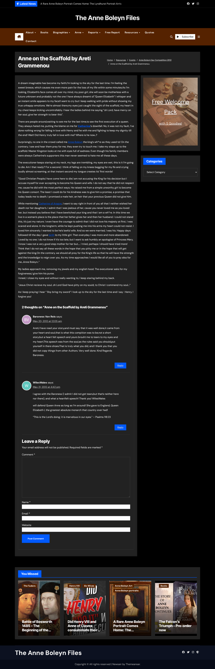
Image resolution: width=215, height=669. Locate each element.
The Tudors (29, 585)
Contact (31, 41)
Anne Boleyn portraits (127, 590)
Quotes (149, 32)
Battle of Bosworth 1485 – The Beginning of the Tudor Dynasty (37, 628)
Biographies (61, 32)
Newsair (117, 664)
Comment (28, 454)
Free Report (112, 32)
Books (44, 32)
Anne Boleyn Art (123, 585)
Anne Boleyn (75, 142)
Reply (120, 365)
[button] (199, 36)
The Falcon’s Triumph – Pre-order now (175, 626)
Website (26, 525)
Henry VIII (74, 585)
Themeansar (133, 664)
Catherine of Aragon (50, 203)
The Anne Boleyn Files (107, 18)
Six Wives (89, 585)
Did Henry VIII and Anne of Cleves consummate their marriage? (83, 628)
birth (51, 235)
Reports (93, 32)
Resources (132, 32)
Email (26, 513)
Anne (78, 32)
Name (26, 502)
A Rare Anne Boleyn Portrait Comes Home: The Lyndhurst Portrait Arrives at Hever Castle (129, 632)
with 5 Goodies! (170, 123)
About (30, 32)
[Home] (19, 36)
